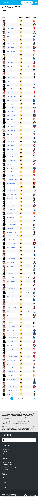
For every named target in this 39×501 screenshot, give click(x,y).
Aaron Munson (11, 81)
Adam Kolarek (11, 289)
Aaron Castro (10, 43)
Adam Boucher (11, 247)
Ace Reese (10, 228)
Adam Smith (10, 341)
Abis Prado (10, 175)
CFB (4, 485)
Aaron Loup (10, 74)
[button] (36, 3)
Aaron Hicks (10, 62)
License (5, 469)
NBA (4, 480)
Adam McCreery (11, 307)
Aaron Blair (10, 32)
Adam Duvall (10, 262)
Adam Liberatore (11, 300)
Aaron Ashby (10, 25)
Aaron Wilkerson (11, 153)
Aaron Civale (10, 47)
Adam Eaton (10, 266)
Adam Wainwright (12, 356)
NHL (4, 487)
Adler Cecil (10, 394)
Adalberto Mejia (11, 232)
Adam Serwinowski (12, 338)
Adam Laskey (10, 296)
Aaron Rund (10, 123)
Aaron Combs (11, 51)
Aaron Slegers (11, 138)
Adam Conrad (11, 258)
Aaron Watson (11, 145)
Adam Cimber (11, 251)
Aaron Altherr (10, 21)
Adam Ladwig (10, 292)
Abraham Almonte (12, 179)
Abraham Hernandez (12, 194)
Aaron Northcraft (11, 96)
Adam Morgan (11, 315)
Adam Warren (11, 360)
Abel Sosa (9, 168)
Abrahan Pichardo (12, 221)
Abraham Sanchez (12, 206)
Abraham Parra (11, 202)
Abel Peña (9, 164)
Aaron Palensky (11, 104)
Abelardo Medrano (12, 157)
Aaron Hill (9, 66)
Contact (5, 451)
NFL (4, 477)
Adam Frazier (10, 277)
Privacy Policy (7, 464)
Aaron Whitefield (11, 149)
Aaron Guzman (11, 59)
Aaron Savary (10, 134)
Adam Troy (10, 349)
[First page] (3, 398)
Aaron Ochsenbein (12, 100)
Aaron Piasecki (11, 115)
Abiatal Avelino (11, 172)
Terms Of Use (7, 462)
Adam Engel (10, 270)
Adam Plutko (10, 330)
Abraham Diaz (11, 191)
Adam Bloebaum (11, 243)
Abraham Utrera (11, 213)
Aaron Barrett (10, 28)
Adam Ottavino (11, 326)
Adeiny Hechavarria (12, 390)
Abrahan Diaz (10, 217)
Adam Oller (10, 319)
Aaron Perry (10, 111)
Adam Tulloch (10, 353)
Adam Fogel (10, 273)
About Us (6, 449)
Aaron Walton (10, 141)
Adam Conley (10, 255)
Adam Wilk (10, 364)
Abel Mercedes (11, 160)
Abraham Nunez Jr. (12, 198)
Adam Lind (10, 304)
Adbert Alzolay (11, 371)
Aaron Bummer (11, 40)
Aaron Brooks (11, 36)
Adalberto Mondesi (12, 236)
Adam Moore (10, 311)
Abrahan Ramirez (11, 224)
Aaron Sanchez (11, 130)
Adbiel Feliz (10, 375)
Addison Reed (11, 383)
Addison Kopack (11, 379)
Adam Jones (10, 285)
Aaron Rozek (10, 119)
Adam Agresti (11, 240)
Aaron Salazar (11, 126)
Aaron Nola (10, 92)
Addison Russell (11, 387)
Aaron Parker (10, 108)
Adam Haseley (11, 281)
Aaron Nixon (10, 89)
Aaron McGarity (11, 77)
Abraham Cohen (11, 183)
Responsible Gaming (9, 467)
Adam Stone (10, 345)
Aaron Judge (10, 70)
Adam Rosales (11, 334)
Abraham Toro (11, 209)
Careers (5, 454)
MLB (4, 482)
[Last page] (34, 398)
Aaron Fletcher (11, 55)
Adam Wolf (10, 368)
